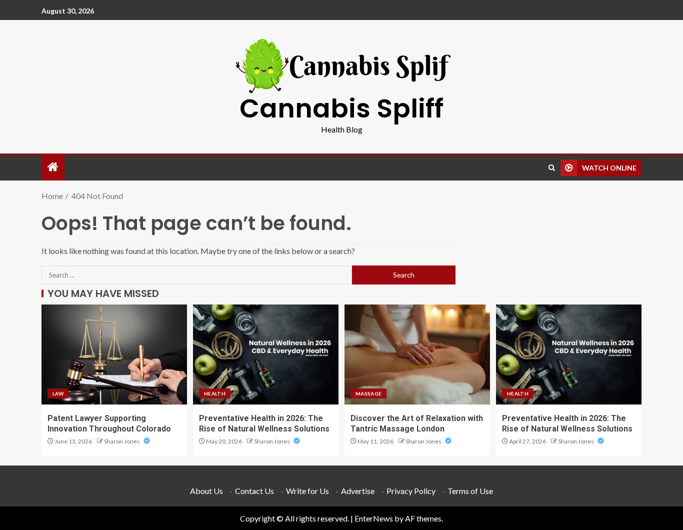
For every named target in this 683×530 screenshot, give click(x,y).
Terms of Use (470, 491)
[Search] (552, 168)
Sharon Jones (122, 441)
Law (58, 393)
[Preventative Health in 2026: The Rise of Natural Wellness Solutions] (265, 354)
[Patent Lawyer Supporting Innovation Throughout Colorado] (114, 354)
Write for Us (307, 491)
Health (215, 393)
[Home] (53, 167)
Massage (369, 393)
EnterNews (373, 518)
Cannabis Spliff (342, 108)
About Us (206, 491)
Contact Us (254, 491)
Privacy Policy (411, 491)
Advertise (357, 491)
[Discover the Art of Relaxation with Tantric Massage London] (417, 354)
